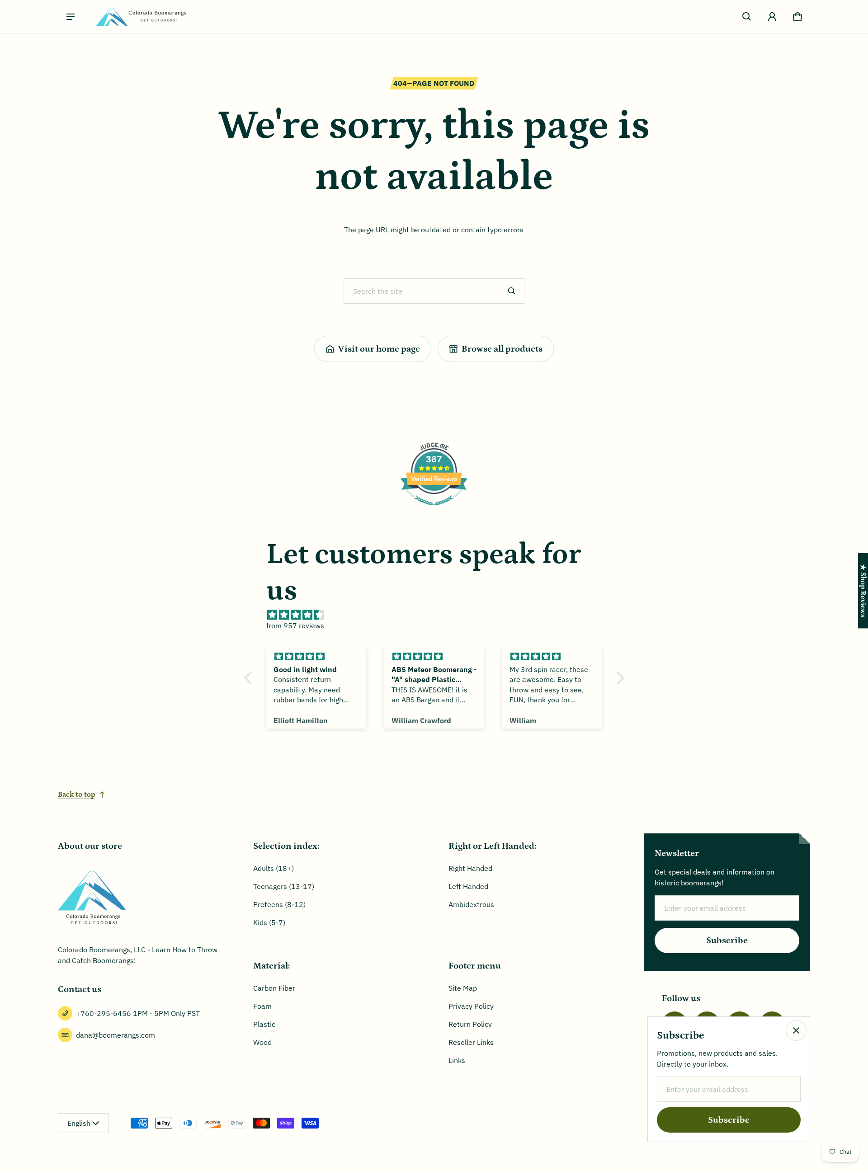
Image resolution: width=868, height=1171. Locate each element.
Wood (262, 1042)
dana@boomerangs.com (115, 1034)
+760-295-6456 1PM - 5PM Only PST (138, 1013)
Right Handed (470, 868)
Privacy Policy (471, 1006)
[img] (438, 614)
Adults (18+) (273, 868)
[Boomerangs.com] (141, 16)
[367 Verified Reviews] (434, 509)
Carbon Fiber (274, 987)
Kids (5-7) (269, 922)
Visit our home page (379, 349)
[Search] (511, 291)
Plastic (264, 1024)
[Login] (772, 16)
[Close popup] (796, 1030)
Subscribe (727, 940)
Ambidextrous (471, 904)
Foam (262, 1006)
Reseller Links (471, 1042)
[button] (747, 16)
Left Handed (468, 886)
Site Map (462, 987)
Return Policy (470, 1024)
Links (456, 1060)
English (78, 1123)
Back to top (76, 794)
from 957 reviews (295, 625)
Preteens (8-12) (279, 904)
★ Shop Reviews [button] (863, 590)
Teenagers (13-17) (283, 886)
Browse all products (502, 349)
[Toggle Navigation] (70, 16)
